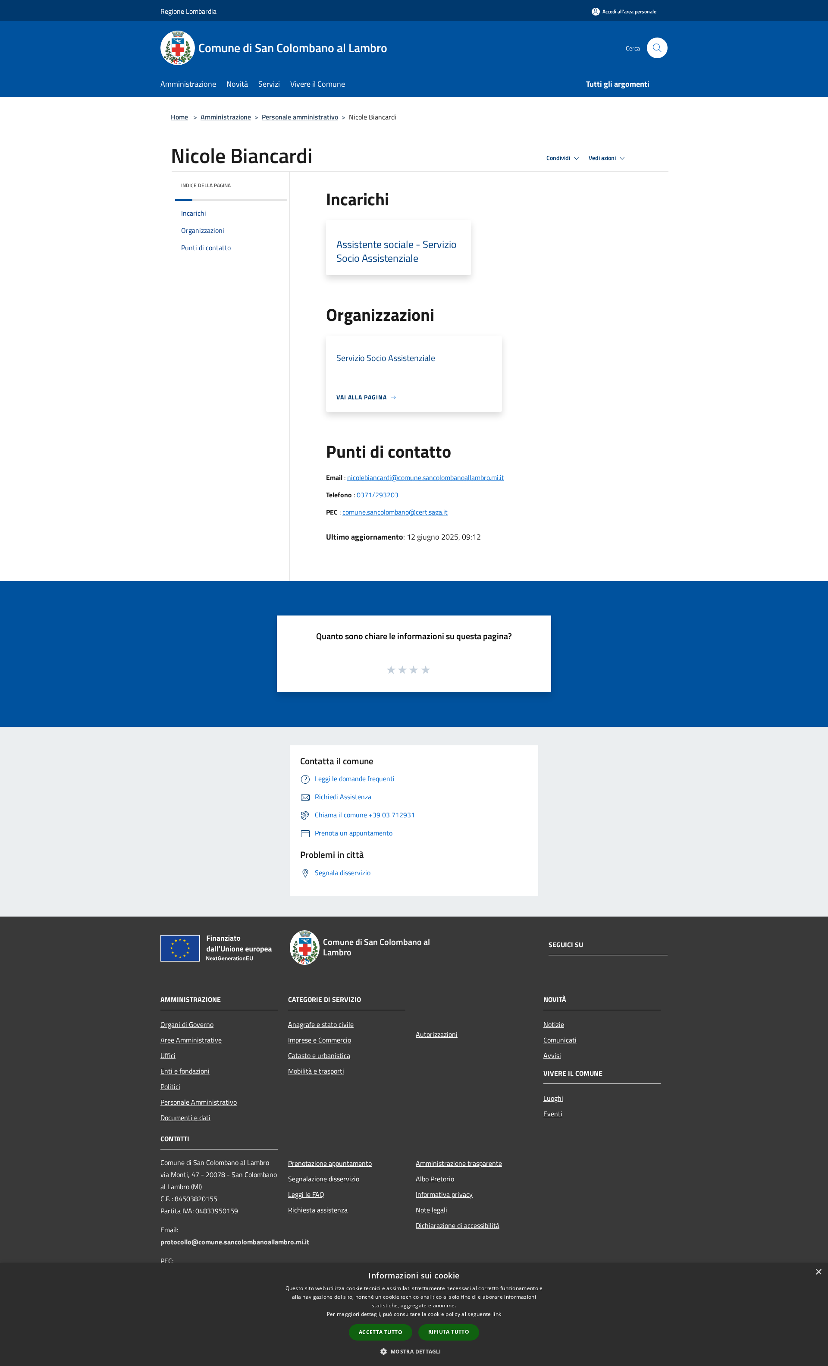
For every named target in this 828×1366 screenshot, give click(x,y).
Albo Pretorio (435, 1179)
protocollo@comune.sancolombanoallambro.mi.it (234, 1242)
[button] (414, 1351)
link (496, 1314)
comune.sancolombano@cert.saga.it (395, 512)
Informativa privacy (444, 1194)
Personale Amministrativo (198, 1102)
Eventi (552, 1114)
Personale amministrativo (300, 117)
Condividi (558, 158)
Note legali (431, 1210)
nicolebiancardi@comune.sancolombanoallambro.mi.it (425, 477)
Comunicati (560, 1040)
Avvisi (552, 1055)
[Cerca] (657, 48)
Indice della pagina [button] (206, 185)
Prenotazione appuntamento (330, 1163)
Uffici (168, 1055)
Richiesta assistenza (318, 1210)
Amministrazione (226, 117)
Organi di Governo (186, 1024)
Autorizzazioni (437, 1034)
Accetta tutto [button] (380, 1332)
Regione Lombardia (188, 11)
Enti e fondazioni (185, 1071)
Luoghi (553, 1098)
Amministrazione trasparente (459, 1163)
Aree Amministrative (191, 1040)
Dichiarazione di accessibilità (457, 1225)
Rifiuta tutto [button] (448, 1331)
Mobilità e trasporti (316, 1071)
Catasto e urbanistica (319, 1055)
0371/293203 (377, 495)
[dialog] (414, 1314)
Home (179, 117)
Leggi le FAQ (306, 1194)
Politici (170, 1086)
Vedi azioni (603, 158)
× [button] (818, 1272)
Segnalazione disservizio (323, 1179)
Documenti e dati (185, 1117)
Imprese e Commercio (319, 1040)
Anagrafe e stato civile (321, 1024)
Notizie (553, 1024)
